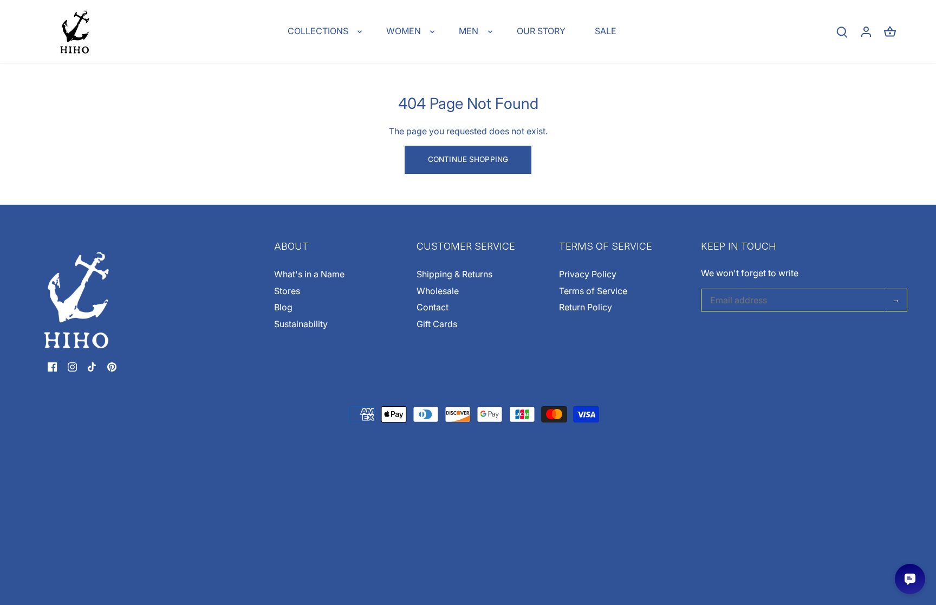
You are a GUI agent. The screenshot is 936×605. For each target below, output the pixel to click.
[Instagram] (72, 366)
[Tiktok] (91, 366)
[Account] (866, 32)
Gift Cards (437, 323)
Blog (283, 307)
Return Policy (585, 307)
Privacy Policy (587, 274)
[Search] (842, 32)
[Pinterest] (111, 366)
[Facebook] (52, 366)
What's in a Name (309, 274)
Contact (432, 307)
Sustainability (301, 323)
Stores (287, 290)
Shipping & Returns (454, 274)
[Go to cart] (889, 32)
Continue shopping (468, 159)
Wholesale (438, 290)
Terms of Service (593, 290)
